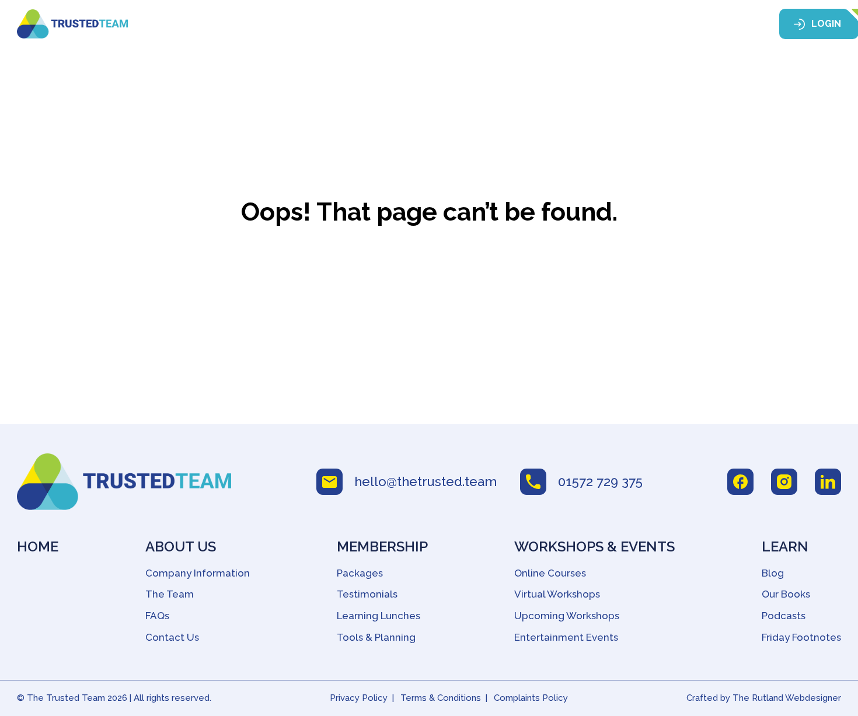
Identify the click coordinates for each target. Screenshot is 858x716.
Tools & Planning (376, 637)
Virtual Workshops (557, 594)
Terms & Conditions (440, 698)
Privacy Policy (359, 698)
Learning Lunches (378, 615)
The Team (169, 594)
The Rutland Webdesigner (787, 698)
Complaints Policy (531, 698)
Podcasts (783, 615)
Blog (773, 573)
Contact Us (172, 637)
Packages (360, 573)
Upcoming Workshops (566, 615)
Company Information (197, 573)
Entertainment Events (566, 637)
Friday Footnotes (801, 637)
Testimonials (367, 594)
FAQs (157, 615)
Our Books (786, 594)
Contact (721, 24)
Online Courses (550, 573)
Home (286, 24)
